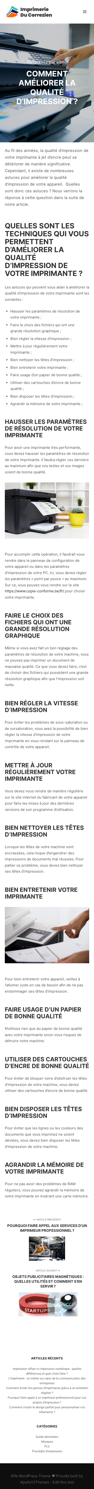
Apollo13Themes (34, 1482)
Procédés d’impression (47, 1451)
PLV (47, 1446)
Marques (47, 1441)
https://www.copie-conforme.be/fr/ (34, 591)
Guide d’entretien (47, 1437)
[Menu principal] (85, 12)
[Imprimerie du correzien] (29, 12)
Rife (14, 1476)
